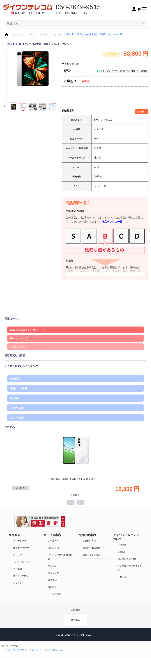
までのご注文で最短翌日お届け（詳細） (122, 71)
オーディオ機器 (21, 575)
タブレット (19, 34)
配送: (67, 71)
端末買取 (15, 378)
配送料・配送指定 (91, 547)
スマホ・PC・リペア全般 (16, 650)
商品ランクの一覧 (112, 221)
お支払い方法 (17, 408)
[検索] (143, 23)
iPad (32, 34)
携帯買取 (52, 587)
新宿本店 (75, 620)
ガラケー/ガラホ (21, 547)
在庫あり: (71, 81)
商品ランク (53, 572)
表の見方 (142, 111)
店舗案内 (121, 551)
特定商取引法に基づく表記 (129, 567)
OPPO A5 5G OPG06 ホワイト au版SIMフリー (75, 478)
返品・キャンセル (91, 554)
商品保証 (15, 398)
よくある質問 (17, 417)
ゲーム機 (17, 568)
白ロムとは (53, 547)
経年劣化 (52, 580)
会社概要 (121, 544)
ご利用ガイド (54, 540)
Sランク (20, 488)
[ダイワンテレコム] (28, 8)
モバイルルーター (22, 561)
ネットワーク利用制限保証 (60, 556)
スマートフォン (21, 540)
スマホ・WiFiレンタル (54, 650)
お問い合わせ (124, 577)
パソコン (17, 583)
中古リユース (35, 650)
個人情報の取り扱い (127, 558)
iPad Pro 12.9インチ (51, 34)
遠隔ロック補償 (18, 388)
